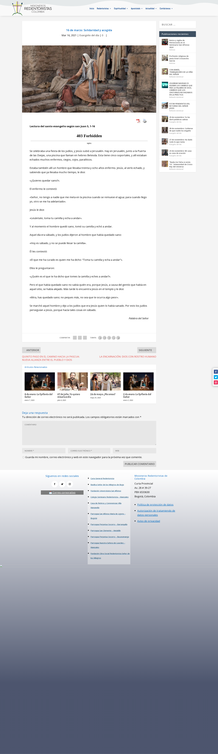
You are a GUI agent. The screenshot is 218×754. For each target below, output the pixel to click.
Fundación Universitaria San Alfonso (106, 491)
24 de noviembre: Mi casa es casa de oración (180, 152)
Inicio (92, 8)
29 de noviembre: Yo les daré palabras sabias (179, 118)
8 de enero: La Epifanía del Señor (39, 395)
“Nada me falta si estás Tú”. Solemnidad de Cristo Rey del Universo (180, 164)
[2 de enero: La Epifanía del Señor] (138, 381)
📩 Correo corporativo (62, 492)
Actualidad (150, 8)
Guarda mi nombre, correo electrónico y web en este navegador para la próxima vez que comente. (83, 457)
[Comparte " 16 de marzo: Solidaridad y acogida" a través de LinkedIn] (84, 337)
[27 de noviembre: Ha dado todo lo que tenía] (165, 141)
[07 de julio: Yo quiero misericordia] (72, 381)
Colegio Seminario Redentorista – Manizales (110, 497)
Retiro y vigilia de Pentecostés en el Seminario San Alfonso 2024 (179, 43)
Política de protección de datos (155, 504)
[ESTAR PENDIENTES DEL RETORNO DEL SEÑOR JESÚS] (165, 105)
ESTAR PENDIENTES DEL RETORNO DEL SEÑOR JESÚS (179, 105)
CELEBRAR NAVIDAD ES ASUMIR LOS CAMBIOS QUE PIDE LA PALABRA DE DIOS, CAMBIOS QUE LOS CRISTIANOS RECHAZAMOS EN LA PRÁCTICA (180, 89)
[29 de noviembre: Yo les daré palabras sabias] (165, 119)
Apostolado (135, 8)
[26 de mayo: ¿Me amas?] (105, 381)
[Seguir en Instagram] (216, 382)
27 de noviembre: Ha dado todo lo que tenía (180, 140)
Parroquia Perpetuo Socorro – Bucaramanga (110, 536)
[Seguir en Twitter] (216, 377)
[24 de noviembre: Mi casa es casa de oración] (165, 152)
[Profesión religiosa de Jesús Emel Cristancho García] (165, 58)
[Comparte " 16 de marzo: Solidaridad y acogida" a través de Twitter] (79, 337)
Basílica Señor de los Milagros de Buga (107, 484)
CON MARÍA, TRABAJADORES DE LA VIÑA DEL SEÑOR (181, 72)
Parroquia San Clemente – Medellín (106, 530)
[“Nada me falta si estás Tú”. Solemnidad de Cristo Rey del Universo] (165, 164)
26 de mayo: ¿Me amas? (102, 394)
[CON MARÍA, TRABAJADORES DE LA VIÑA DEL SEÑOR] (165, 71)
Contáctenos (165, 8)
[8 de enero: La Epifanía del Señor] (40, 381)
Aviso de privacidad (148, 521)
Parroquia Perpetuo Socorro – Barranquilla (109, 524)
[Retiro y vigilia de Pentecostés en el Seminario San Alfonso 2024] (165, 42)
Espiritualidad (120, 8)
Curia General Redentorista (102, 478)
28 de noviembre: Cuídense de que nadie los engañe (181, 129)
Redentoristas (103, 8)
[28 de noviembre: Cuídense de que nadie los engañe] (165, 130)
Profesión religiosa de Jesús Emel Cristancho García (179, 58)
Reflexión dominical (176, 77)
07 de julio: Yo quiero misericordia (68, 395)
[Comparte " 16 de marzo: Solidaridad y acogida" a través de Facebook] (74, 337)
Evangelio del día (89, 35)
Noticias (172, 50)
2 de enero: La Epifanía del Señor (137, 395)
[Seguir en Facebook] (216, 372)
